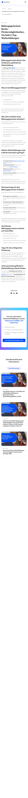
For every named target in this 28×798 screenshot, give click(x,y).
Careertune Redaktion (7, 14)
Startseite (4, 8)
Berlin (13, 68)
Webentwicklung (18, 161)
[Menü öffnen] (25, 2)
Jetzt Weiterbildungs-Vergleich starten (14, 340)
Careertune (4, 274)
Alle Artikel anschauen (14, 368)
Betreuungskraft (7, 170)
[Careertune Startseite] (6, 2)
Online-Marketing (13, 166)
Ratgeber (9, 8)
